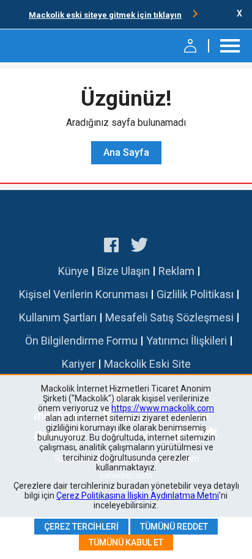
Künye (73, 271)
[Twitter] (140, 247)
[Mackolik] (41, 45)
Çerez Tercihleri (81, 527)
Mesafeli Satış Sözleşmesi (169, 317)
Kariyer (78, 363)
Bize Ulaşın (123, 271)
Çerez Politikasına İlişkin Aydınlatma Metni (137, 495)
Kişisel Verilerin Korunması (83, 294)
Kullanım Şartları (58, 317)
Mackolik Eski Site (147, 363)
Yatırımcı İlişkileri (186, 340)
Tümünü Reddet (174, 527)
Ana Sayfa (126, 152)
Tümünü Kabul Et (126, 542)
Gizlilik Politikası (195, 294)
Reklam (176, 271)
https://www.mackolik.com (162, 408)
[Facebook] (111, 247)
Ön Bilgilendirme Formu (81, 340)
